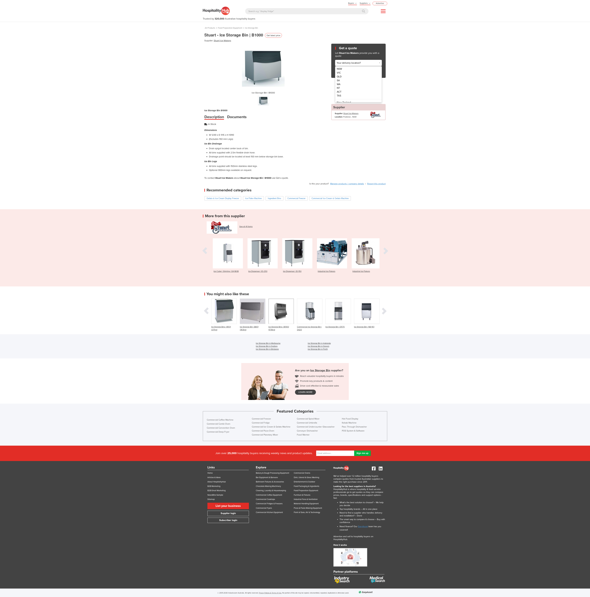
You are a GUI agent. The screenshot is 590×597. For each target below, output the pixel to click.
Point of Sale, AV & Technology (307, 512)
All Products (210, 28)
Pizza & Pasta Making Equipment (308, 508)
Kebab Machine (349, 422)
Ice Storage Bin (251, 28)
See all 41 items (246, 226)
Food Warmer (303, 434)
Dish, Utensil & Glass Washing (306, 477)
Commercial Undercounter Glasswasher (316, 426)
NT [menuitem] (338, 88)
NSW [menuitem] (339, 68)
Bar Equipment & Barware (267, 477)
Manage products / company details (347, 183)
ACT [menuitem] (339, 91)
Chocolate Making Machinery (268, 486)
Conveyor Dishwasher (307, 430)
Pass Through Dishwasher (354, 426)
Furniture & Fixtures (302, 495)
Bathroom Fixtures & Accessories (270, 482)
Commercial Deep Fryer (218, 432)
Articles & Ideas (214, 477)
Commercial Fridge (261, 422)
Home (210, 473)
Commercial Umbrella (307, 422)
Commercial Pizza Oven (263, 430)
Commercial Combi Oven (218, 424)
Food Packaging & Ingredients (306, 486)
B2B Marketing (213, 486)
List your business (228, 506)
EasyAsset (363, 526)
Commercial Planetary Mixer (265, 434)
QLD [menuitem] (339, 76)
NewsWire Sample (215, 495)
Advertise (380, 3)
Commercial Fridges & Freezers (269, 503)
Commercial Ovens (302, 473)
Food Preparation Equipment (230, 28)
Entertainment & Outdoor (304, 482)
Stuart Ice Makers (222, 40)
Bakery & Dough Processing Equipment (272, 473)
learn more (305, 392)
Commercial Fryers (264, 508)
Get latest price (273, 35)
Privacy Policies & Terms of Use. (270, 593)
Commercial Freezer (261, 418)
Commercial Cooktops (265, 499)
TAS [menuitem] (339, 95)
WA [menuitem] (338, 84)
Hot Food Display (350, 418)
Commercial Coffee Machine (220, 420)
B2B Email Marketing (216, 490)
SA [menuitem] (338, 80)
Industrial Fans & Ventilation (306, 499)
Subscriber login (228, 520)
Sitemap (211, 499)
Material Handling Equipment (306, 503)
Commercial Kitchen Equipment (269, 512)
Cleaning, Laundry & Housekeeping (271, 490)
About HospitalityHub (216, 482)
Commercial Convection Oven (221, 428)
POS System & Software (353, 430)
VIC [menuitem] (339, 72)
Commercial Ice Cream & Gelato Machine (271, 426)
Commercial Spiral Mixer (308, 418)
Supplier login (228, 513)
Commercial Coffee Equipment (269, 495)
